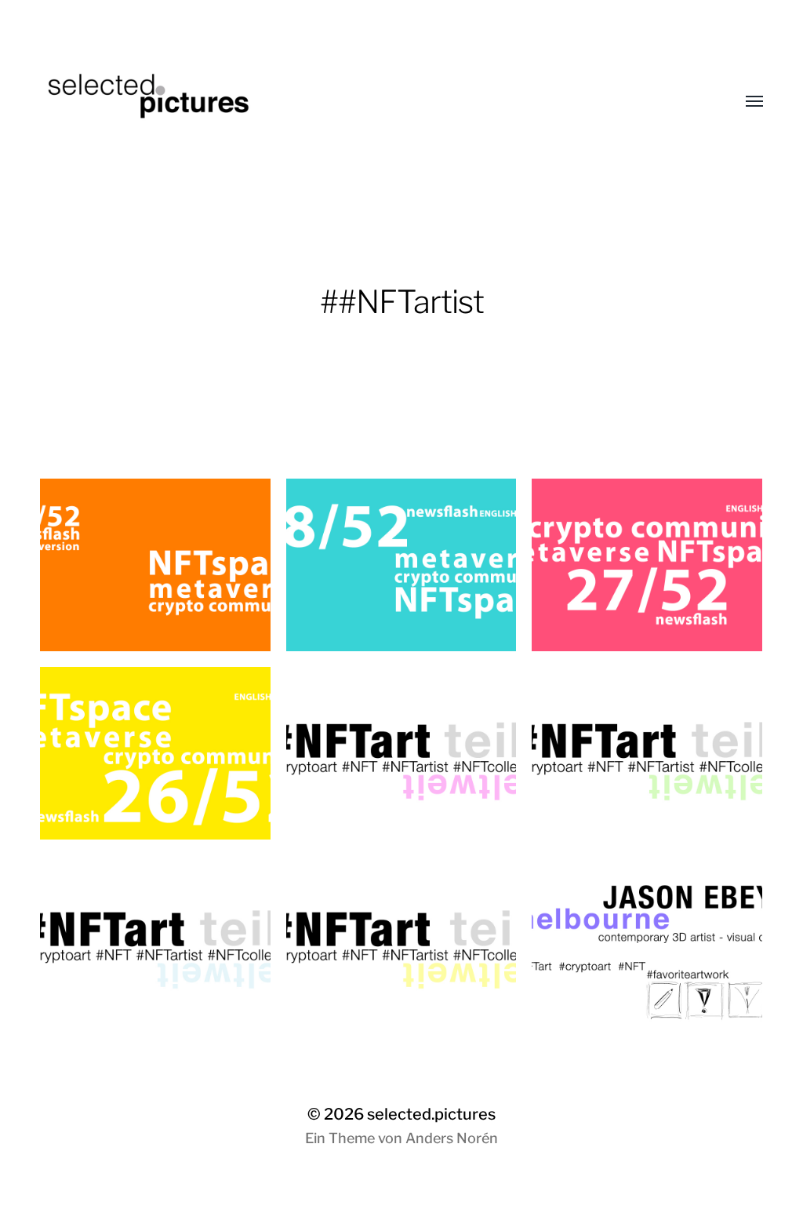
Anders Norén (451, 1138)
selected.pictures (431, 1114)
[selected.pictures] (370, 102)
